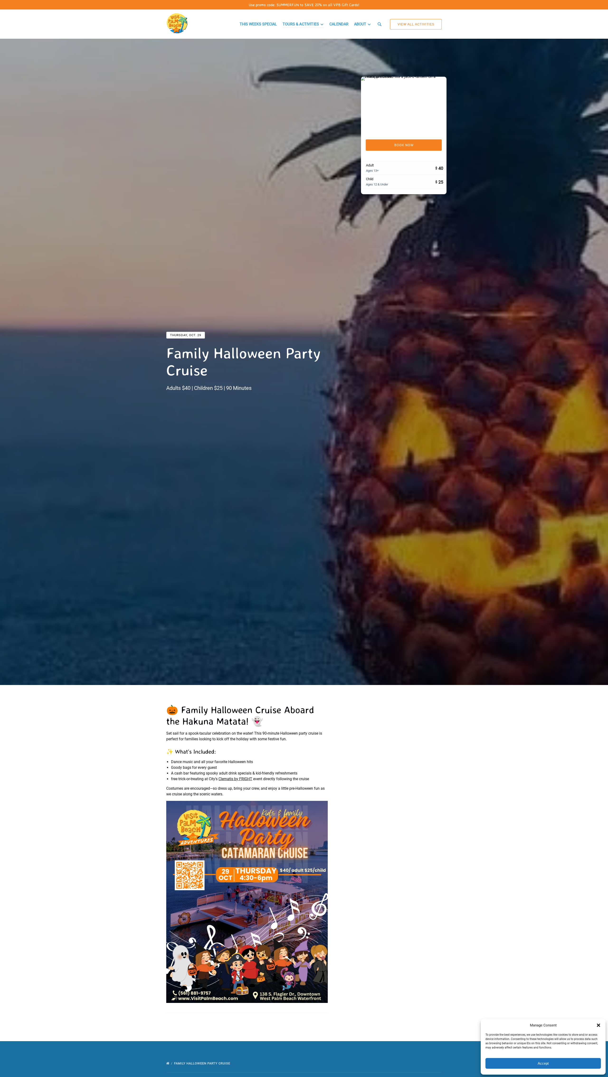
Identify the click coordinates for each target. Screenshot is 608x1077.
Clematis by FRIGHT (235, 779)
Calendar (338, 24)
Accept (543, 1063)
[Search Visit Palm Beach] (379, 24)
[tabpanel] (403, 105)
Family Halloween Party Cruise (202, 1063)
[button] (598, 1025)
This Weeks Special (258, 24)
